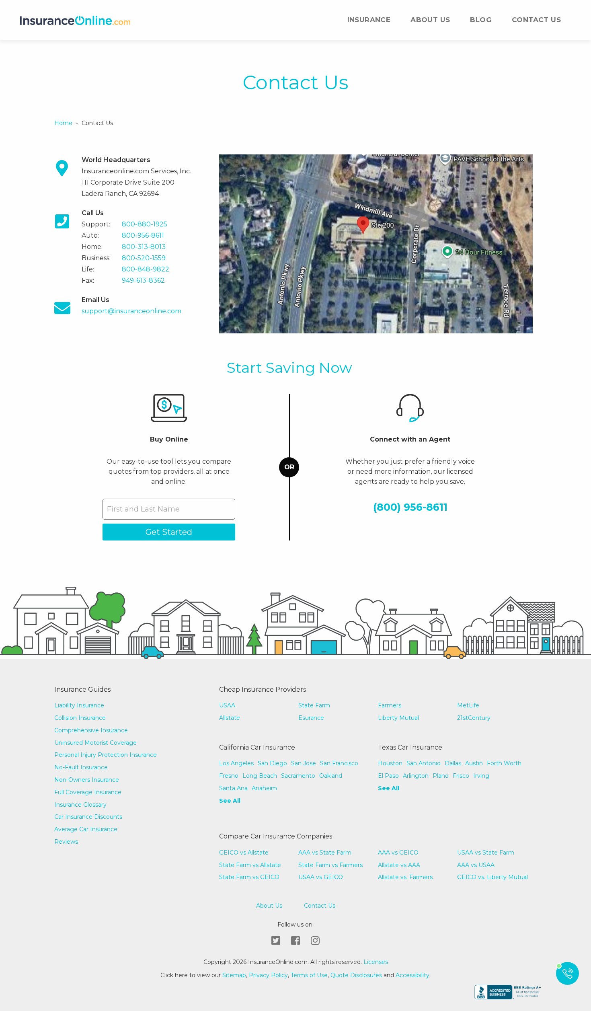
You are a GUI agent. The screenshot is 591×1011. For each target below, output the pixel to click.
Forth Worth (504, 763)
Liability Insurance (79, 705)
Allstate (229, 717)
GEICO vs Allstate (244, 852)
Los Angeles (236, 763)
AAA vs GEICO (398, 852)
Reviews (66, 841)
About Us (430, 20)
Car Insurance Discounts (88, 816)
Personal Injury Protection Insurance (105, 754)
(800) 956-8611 (410, 507)
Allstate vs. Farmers (405, 877)
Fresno (228, 775)
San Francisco (339, 763)
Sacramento (298, 775)
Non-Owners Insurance (86, 779)
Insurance (369, 20)
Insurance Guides (82, 689)
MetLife (468, 705)
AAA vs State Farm (324, 852)
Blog (481, 20)
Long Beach (259, 775)
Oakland (330, 775)
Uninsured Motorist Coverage (95, 742)
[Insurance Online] (75, 20)
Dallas (453, 763)
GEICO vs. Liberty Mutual (492, 877)
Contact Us (536, 20)
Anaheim (264, 788)
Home (63, 123)
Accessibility (412, 975)
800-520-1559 (144, 258)
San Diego (272, 763)
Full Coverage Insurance (87, 792)
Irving (481, 775)
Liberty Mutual (398, 717)
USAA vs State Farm (485, 852)
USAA (227, 705)
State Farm (314, 705)
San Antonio (423, 763)
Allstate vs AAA (399, 865)
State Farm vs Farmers (330, 865)
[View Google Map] (376, 243)
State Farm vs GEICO (249, 877)
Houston (390, 763)
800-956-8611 (143, 235)
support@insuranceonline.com (131, 311)
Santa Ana (233, 788)
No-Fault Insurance (81, 767)
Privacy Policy (268, 975)
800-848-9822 (145, 269)
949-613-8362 (143, 280)
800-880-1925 (144, 224)
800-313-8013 (144, 247)
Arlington (416, 775)
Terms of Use (309, 975)
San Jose (303, 763)
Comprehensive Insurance (91, 730)
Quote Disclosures (356, 975)
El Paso (388, 775)
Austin (474, 763)
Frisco (461, 775)
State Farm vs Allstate (250, 865)
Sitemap (234, 975)
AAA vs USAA (476, 865)
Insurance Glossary (80, 804)
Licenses (375, 962)
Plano (441, 775)
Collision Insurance (80, 717)
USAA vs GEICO (320, 877)
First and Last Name (143, 509)
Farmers (389, 705)
